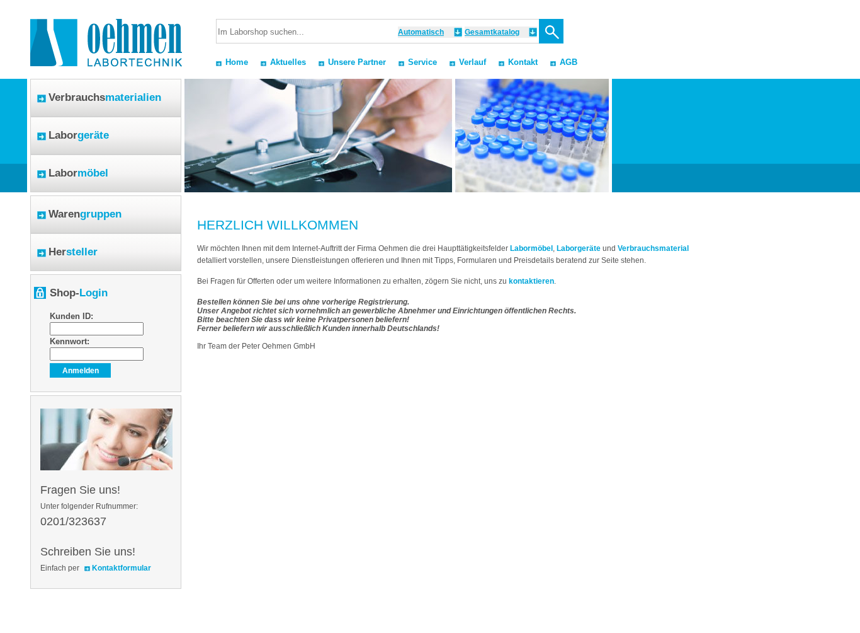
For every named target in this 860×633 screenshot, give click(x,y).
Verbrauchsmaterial (653, 248)
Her (73, 252)
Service (422, 62)
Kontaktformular (121, 568)
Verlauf (472, 62)
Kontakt (523, 62)
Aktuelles (288, 62)
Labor (78, 135)
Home (236, 62)
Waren (85, 214)
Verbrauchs (104, 97)
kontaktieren (531, 281)
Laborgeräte (579, 248)
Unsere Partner (357, 62)
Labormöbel (531, 248)
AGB (568, 62)
